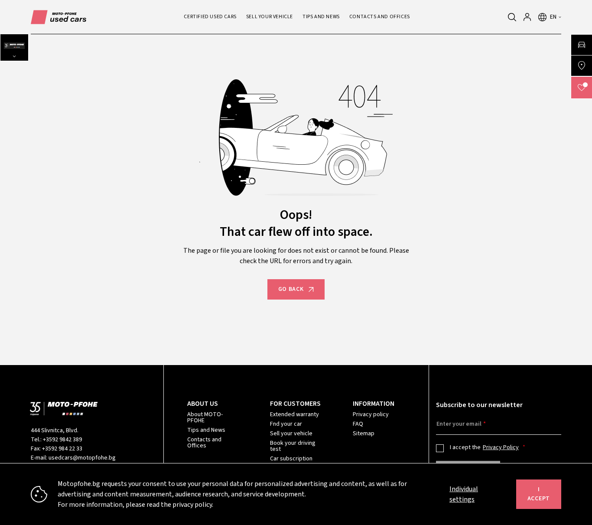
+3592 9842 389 (62, 439)
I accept (538, 494)
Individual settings (463, 494)
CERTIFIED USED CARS (210, 16)
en (553, 17)
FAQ (358, 424)
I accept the (484, 447)
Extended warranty (294, 414)
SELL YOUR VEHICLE (269, 16)
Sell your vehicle (291, 433)
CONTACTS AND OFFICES (379, 16)
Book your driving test (293, 446)
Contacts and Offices (204, 443)
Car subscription (291, 459)
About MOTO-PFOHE (205, 417)
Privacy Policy (501, 447)
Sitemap (363, 433)
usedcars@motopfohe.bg (82, 457)
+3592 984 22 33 (62, 448)
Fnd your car (286, 424)
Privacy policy (371, 414)
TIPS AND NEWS (321, 16)
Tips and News (206, 430)
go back (291, 289)
